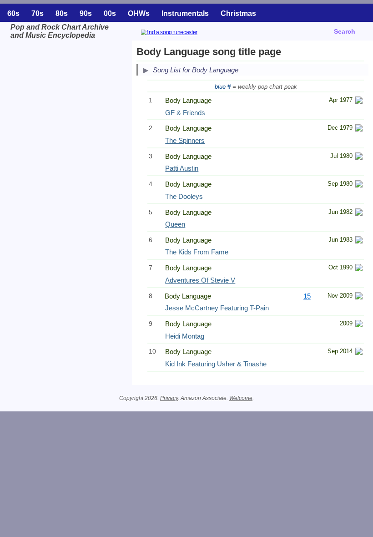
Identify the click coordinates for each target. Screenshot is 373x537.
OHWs (139, 13)
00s (110, 13)
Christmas (238, 13)
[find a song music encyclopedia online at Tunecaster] (180, 33)
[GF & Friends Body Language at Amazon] (359, 101)
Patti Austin (181, 168)
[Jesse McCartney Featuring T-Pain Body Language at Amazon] (359, 297)
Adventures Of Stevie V (200, 280)
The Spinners (185, 140)
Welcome (240, 398)
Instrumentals (185, 13)
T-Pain (259, 308)
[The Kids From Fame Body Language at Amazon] (359, 241)
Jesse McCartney (191, 308)
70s (37, 13)
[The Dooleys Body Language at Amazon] (359, 185)
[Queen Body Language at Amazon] (359, 213)
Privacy (169, 398)
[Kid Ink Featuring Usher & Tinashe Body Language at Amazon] (359, 352)
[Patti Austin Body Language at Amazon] (359, 157)
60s (13, 13)
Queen (175, 224)
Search (344, 31)
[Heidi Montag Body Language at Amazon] (359, 325)
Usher (226, 364)
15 (307, 296)
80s (61, 13)
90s (86, 13)
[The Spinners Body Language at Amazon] (359, 129)
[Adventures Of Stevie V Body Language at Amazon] (359, 269)
